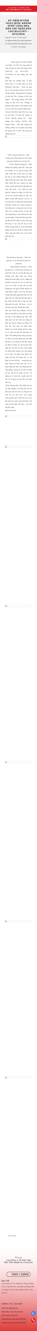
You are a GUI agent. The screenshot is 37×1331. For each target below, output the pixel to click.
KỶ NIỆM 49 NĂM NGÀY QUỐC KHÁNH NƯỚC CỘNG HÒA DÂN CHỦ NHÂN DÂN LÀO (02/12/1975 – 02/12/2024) (18, 44)
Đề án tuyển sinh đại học (10, 1315)
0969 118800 (20, 1274)
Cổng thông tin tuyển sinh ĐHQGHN (14, 1319)
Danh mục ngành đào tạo (10, 1308)
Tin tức (14, 37)
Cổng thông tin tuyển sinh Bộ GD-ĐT (14, 1323)
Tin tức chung (22, 37)
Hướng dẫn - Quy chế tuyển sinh (12, 1312)
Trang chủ (8, 37)
